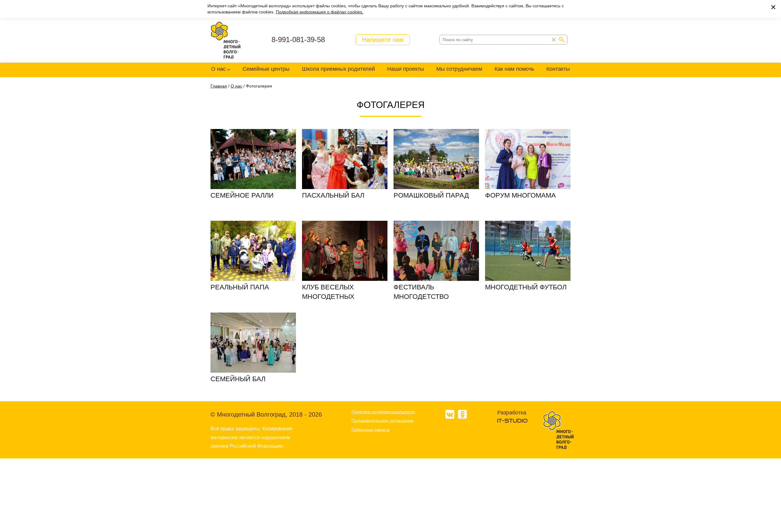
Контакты (558, 69)
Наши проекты (405, 69)
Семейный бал (238, 379)
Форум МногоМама (520, 195)
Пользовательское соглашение (382, 420)
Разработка (511, 413)
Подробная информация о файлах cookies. (319, 11)
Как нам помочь (514, 69)
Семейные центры (266, 69)
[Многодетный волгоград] (226, 40)
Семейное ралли (242, 195)
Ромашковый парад (431, 195)
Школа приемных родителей (338, 69)
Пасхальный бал (333, 195)
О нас (218, 69)
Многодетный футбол (526, 287)
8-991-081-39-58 (298, 39)
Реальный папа (240, 287)
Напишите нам (383, 39)
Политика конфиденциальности (383, 411)
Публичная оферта (370, 429)
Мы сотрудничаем (459, 69)
